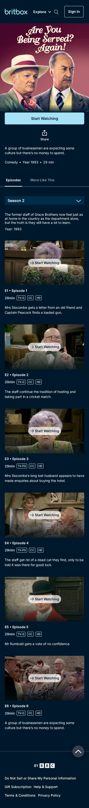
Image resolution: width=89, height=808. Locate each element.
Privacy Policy (49, 795)
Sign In (74, 12)
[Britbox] (16, 11)
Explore (39, 12)
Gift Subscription (18, 787)
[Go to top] (78, 751)
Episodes (13, 180)
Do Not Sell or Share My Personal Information (40, 778)
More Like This (42, 180)
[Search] (56, 11)
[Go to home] (44, 765)
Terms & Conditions (20, 795)
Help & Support (46, 787)
